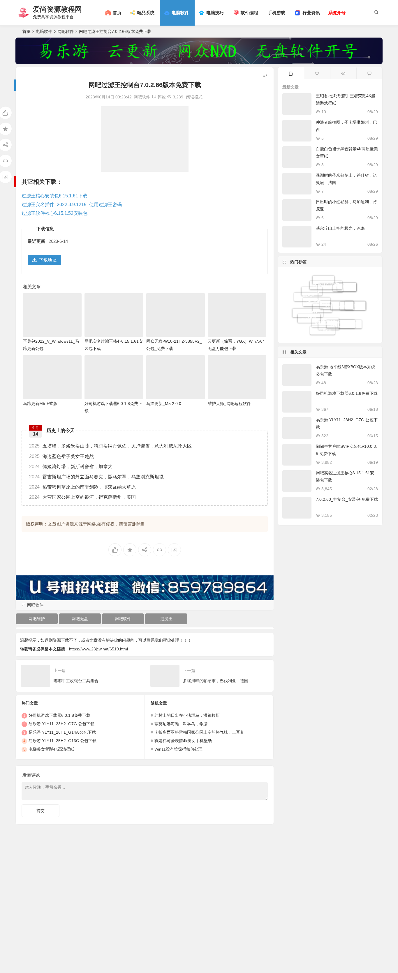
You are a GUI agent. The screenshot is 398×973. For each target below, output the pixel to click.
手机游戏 (276, 12)
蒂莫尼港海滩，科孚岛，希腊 (180, 723)
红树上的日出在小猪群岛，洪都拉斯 (187, 715)
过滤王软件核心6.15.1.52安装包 (54, 213)
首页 (26, 31)
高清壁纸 (325, 312)
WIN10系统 (326, 280)
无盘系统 (322, 327)
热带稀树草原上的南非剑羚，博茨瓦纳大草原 (82, 486)
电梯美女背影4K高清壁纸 (51, 749)
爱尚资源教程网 (57, 9)
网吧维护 (37, 618)
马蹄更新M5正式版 (40, 403)
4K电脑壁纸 (344, 317)
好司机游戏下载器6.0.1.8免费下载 (59, 715)
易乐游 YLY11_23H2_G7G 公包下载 (61, 723)
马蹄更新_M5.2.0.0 (163, 403)
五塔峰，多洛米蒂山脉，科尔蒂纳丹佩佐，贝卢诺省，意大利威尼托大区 (110, 445)
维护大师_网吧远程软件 (229, 403)
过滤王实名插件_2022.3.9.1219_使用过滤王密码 (72, 204)
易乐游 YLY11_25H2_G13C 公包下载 (62, 740)
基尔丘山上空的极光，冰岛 (340, 228)
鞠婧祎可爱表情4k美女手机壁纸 (183, 740)
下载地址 (48, 259)
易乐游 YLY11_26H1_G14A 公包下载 (62, 732)
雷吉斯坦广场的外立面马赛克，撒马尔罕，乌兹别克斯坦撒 (96, 476)
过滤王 (166, 618)
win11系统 (330, 298)
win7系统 (309, 313)
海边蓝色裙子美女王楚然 (61, 456)
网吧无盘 (80, 618)
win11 (355, 309)
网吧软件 (65, 31)
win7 (346, 325)
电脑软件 (44, 31)
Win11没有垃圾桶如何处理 (178, 749)
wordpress (353, 300)
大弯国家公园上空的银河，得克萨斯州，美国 (82, 497)
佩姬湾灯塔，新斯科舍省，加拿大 (70, 466)
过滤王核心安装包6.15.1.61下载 (54, 195)
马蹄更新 (344, 283)
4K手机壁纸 (337, 294)
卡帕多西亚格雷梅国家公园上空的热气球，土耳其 (199, 732)
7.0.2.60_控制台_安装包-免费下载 (347, 499)
